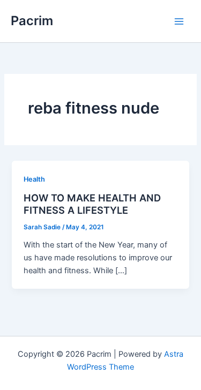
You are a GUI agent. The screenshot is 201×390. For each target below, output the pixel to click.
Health (34, 179)
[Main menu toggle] (179, 21)
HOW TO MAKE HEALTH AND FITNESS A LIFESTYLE (92, 204)
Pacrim (32, 20)
